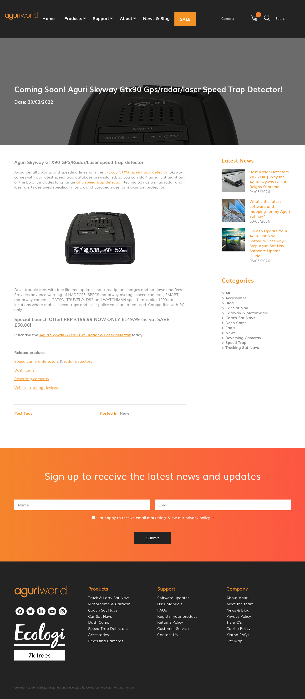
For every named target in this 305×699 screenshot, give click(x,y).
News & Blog (237, 609)
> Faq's (228, 327)
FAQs (162, 609)
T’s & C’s (234, 622)
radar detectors (78, 361)
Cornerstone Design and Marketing (110, 687)
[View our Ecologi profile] (39, 641)
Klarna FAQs (237, 634)
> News (229, 332)
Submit (152, 538)
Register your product (177, 616)
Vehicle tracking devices (36, 387)
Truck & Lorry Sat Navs (108, 597)
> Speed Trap (234, 342)
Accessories (98, 634)
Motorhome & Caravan (109, 603)
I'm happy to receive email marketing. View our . (155, 517)
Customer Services (173, 628)
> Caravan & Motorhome (245, 312)
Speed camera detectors (36, 361)
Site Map (234, 640)
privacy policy (197, 517)
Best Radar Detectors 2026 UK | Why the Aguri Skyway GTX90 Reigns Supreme (269, 179)
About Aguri (237, 597)
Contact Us (167, 634)
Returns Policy (170, 622)
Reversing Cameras (105, 640)
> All (226, 292)
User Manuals (169, 603)
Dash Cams (98, 622)
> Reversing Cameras (241, 337)
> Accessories (234, 297)
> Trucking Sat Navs (240, 347)
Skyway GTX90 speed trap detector (136, 172)
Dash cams (24, 370)
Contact (227, 18)
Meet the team (240, 603)
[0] (254, 20)
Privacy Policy (238, 616)
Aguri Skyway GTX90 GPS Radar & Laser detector (85, 334)
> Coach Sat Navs (238, 317)
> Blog (228, 302)
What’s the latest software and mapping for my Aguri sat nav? (269, 208)
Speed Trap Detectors (107, 628)
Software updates (173, 597)
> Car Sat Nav (235, 307)
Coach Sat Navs (102, 609)
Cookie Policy (238, 628)
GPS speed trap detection (99, 182)
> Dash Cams (234, 322)
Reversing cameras (31, 378)
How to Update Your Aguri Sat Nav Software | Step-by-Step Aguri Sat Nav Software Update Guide (268, 243)
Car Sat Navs (100, 616)
